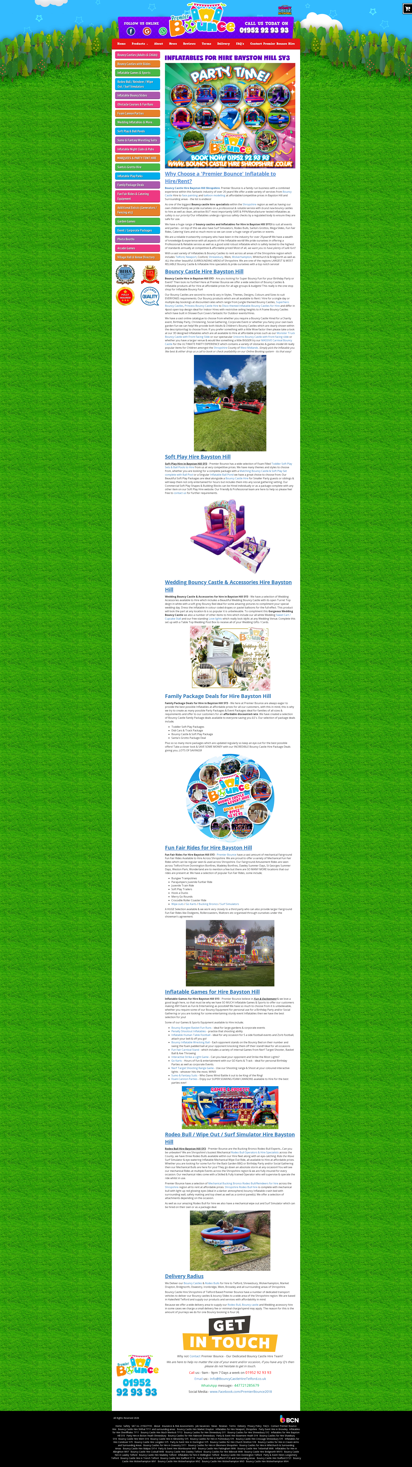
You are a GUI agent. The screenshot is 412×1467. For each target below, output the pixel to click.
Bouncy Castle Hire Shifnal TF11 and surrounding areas (146, 1429)
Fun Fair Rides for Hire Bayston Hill (208, 847)
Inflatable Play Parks (130, 176)
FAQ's (240, 44)
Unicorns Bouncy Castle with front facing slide (261, 337)
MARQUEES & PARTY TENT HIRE (136, 158)
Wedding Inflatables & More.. (135, 122)
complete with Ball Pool (179, 474)
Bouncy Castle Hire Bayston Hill (204, 271)
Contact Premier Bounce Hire (272, 44)
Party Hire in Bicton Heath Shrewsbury (146, 1435)
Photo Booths (126, 239)
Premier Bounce (226, 854)
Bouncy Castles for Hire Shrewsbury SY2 (248, 1432)
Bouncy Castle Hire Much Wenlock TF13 (161, 1432)
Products (139, 44)
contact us (180, 493)
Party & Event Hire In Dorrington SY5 (189, 1442)
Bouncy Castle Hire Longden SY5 (151, 1442)
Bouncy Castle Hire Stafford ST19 (177, 1458)
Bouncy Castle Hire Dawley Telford (183, 1451)
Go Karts (191, 904)
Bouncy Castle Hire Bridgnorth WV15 (263, 1451)
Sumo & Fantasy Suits (184, 1075)
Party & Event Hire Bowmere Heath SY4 (237, 1435)
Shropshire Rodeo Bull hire (241, 1187)
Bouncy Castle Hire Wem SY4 (133, 1438)
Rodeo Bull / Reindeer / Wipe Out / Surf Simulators (135, 84)
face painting (190, 195)
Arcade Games (126, 248)
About (158, 44)
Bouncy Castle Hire (237, 478)
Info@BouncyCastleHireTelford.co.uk (238, 1379)
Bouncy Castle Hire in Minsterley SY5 (169, 1438)
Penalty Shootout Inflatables (188, 1031)
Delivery (223, 44)
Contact (195, 1356)
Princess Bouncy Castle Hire (201, 306)
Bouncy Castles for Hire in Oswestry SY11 (165, 1445)
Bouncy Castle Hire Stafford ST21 (274, 1458)
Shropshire (249, 204)
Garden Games (126, 221)
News (173, 44)
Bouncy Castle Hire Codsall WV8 (147, 1451)
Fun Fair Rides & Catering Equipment (133, 196)
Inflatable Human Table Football (190, 1035)
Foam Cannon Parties (130, 113)
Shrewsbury (216, 257)
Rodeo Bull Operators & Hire (248, 1152)
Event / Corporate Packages (134, 230)
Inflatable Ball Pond (222, 474)
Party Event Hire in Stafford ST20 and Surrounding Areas (226, 1458)
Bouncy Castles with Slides (133, 64)
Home (121, 44)
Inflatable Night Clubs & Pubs (135, 149)
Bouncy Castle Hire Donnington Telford (241, 1454)
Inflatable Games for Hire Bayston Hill (212, 991)
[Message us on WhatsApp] (163, 30)
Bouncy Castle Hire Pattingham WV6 (217, 1448)
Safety (126, 1425)
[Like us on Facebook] (131, 30)
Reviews (189, 44)
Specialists (272, 1152)
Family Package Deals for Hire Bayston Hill (218, 696)
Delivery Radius (184, 1276)
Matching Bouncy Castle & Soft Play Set (263, 471)
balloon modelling (214, 195)
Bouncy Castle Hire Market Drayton (195, 1429)
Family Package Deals (130, 185)
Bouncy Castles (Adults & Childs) (137, 55)
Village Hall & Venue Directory (136, 257)
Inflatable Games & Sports (133, 73)
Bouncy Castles (193, 1283)
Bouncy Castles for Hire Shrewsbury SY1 (205, 1432)
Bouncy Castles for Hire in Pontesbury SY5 (212, 1438)
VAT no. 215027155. (142, 1425)
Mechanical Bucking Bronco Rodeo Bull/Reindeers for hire (243, 1183)
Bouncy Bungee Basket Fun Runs (191, 1027)
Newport (191, 257)
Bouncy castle (250, 1304)
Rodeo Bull (234, 1304)
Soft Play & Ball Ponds (131, 131)
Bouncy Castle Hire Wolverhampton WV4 (267, 1461)
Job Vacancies (202, 1425)
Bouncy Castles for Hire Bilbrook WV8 (223, 1451)
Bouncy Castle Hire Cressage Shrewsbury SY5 (259, 1438)
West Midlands (249, 347)
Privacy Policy (254, 1425)
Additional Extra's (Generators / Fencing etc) (137, 210)
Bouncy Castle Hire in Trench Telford (139, 1458)
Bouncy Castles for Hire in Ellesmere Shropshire (213, 1445)
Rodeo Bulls (212, 1283)
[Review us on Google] (147, 30)
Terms (206, 44)
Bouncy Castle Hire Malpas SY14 (140, 1448)
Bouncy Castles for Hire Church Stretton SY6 (233, 1442)
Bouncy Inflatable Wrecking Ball (190, 1042)
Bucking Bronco (208, 904)
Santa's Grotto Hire (129, 167)
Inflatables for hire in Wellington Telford (198, 1454)
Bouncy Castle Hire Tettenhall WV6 (255, 1448)
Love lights (215, 618)
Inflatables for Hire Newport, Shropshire (236, 1429)
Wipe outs (177, 904)
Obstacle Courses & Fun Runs (135, 104)
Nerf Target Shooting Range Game (192, 1068)
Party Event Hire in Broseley (273, 1429)
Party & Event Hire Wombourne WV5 (177, 1448)
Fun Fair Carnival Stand (185, 1049)
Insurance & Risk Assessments (178, 1425)
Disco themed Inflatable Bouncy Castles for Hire (251, 306)
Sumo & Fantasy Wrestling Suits (137, 140)
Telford (179, 257)
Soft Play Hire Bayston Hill (198, 456)
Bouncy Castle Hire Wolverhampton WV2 (179, 1461)
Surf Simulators (229, 904)
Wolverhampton (242, 257)
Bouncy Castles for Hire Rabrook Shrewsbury (191, 1435)
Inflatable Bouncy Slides (132, 95)
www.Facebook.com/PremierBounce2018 (241, 1391)
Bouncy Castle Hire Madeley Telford (157, 1454)
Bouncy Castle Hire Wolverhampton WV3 (223, 1461)
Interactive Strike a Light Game (190, 1057)
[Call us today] (264, 31)
